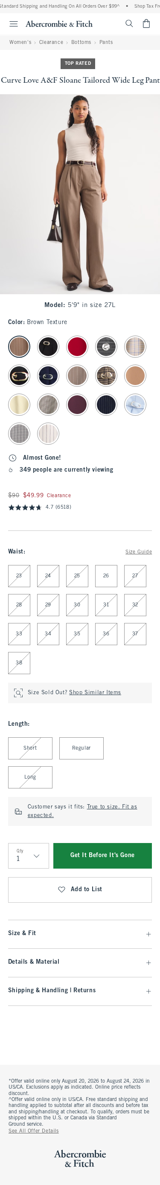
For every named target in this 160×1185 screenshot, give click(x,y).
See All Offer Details (34, 1131)
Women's (20, 42)
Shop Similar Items (95, 692)
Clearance (51, 42)
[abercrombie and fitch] (59, 23)
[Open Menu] (10, 24)
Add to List (87, 889)
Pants (106, 42)
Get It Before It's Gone (102, 855)
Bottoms (81, 42)
